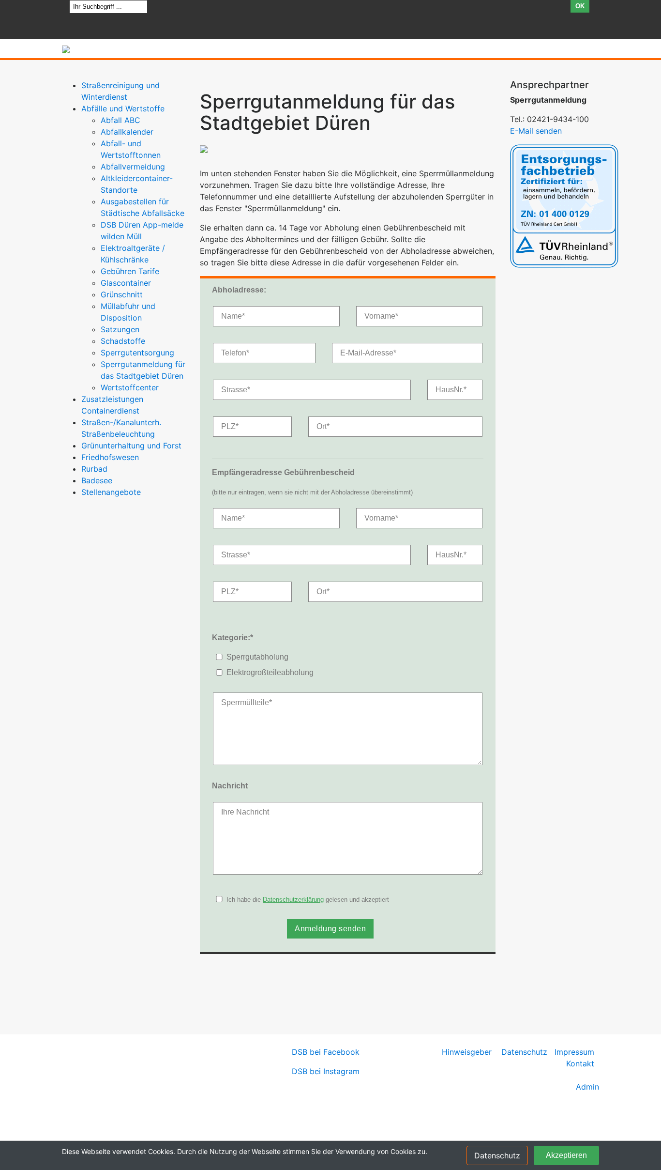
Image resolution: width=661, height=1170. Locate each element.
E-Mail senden (536, 131)
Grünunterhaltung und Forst (131, 445)
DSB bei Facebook (326, 1052)
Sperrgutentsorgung (137, 352)
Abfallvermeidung (133, 166)
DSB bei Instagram (326, 1071)
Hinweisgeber (467, 1052)
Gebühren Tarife (130, 271)
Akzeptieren (566, 1155)
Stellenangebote (111, 492)
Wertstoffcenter (130, 387)
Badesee (96, 480)
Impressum (574, 1052)
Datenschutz (524, 1052)
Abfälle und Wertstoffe (123, 108)
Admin (587, 1087)
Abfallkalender (127, 132)
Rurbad (94, 469)
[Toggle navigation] (585, 52)
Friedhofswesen (110, 457)
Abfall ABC (120, 120)
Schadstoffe (123, 341)
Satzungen (120, 329)
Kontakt (580, 1063)
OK (580, 6)
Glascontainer (126, 283)
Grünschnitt (122, 294)
